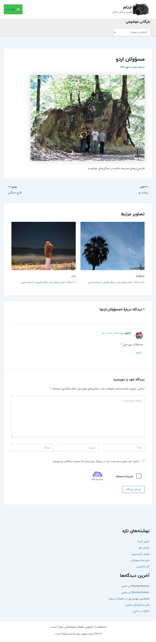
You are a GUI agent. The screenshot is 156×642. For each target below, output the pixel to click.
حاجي (124, 586)
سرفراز (140, 275)
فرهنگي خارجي (133, 605)
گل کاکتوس (142, 567)
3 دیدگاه (71, 282)
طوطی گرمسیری (140, 554)
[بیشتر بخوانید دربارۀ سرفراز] (112, 246)
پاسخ (138, 352)
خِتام (127, 7)
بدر (73, 275)
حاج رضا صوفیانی (139, 560)
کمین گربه (143, 541)
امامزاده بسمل (116, 599)
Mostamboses (140, 592)
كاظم (128, 333)
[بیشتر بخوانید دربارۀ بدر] (43, 246)
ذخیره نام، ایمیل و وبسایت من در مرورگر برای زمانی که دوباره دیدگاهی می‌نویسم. (96, 461)
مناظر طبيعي (109, 282)
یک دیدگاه (139, 282)
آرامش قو (144, 548)
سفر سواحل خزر (124, 282)
